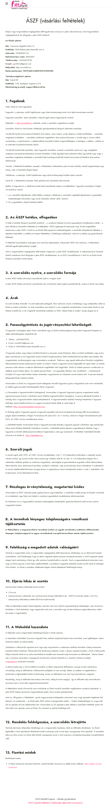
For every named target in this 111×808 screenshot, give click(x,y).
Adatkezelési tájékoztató (61, 802)
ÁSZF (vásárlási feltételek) (38, 802)
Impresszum (78, 802)
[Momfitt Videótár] (19, 4)
